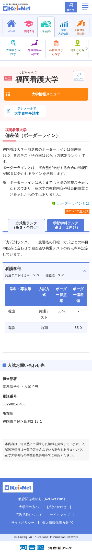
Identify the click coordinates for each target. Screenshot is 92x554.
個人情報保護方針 (55, 523)
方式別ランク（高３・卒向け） (26, 225)
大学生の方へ (29, 507)
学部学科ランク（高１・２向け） (65, 225)
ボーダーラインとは (73, 203)
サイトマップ (60, 515)
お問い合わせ (56, 507)
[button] (86, 49)
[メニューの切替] (85, 7)
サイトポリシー (22, 523)
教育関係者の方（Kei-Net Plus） (42, 499)
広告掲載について (29, 515)
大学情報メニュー (46, 94)
